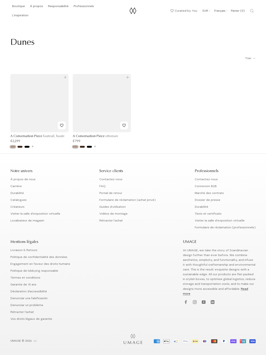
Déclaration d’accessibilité (28, 291)
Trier (248, 58)
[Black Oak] (27, 147)
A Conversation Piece (37, 136)
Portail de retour (110, 193)
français (219, 10)
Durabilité (17, 193)
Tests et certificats (208, 213)
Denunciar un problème (26, 305)
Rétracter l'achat (111, 220)
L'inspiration (20, 16)
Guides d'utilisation (112, 206)
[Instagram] (194, 302)
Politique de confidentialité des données (38, 257)
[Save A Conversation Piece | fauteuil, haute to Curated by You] (61, 125)
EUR (205, 10)
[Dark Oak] (19, 147)
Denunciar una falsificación (29, 298)
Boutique (18, 7)
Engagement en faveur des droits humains (40, 263)
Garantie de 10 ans (23, 284)
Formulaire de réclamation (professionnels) (225, 227)
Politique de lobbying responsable (34, 270)
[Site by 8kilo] (35, 341)
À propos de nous (23, 179)
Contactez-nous (110, 179)
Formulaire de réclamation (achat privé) (127, 200)
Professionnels (84, 6)
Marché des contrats (209, 193)
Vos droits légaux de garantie (31, 319)
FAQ (102, 186)
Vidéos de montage (113, 213)
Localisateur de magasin (27, 220)
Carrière (16, 186)
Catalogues (18, 200)
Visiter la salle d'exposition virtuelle (35, 213)
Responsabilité (58, 7)
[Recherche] (252, 11)
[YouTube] (203, 302)
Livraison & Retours (23, 250)
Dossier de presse (207, 200)
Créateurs (17, 206)
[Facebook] (185, 302)
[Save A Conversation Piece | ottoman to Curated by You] (124, 125)
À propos (36, 7)
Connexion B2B (206, 186)
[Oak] (12, 147)
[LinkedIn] (212, 302)
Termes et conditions (25, 277)
